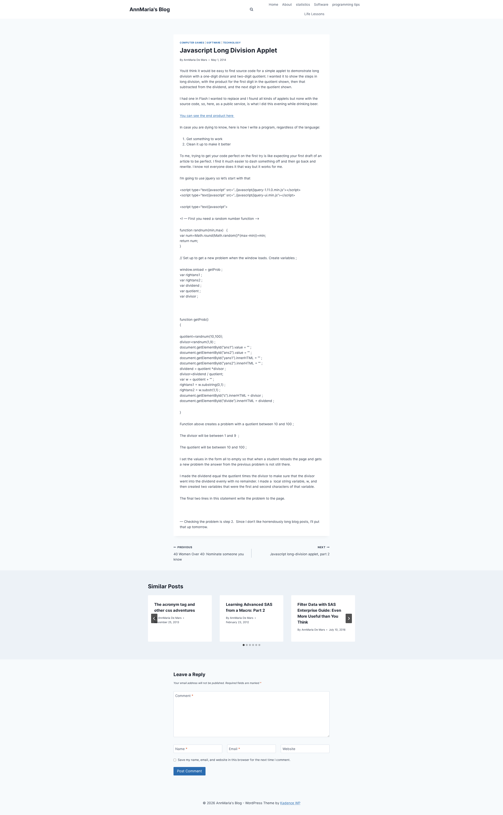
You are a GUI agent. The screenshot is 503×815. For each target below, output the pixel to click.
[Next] (349, 618)
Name (181, 749)
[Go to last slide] (154, 618)
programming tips (346, 4)
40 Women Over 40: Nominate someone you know (208, 553)
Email (234, 749)
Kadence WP (290, 803)
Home (273, 4)
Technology (232, 42)
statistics (303, 4)
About (287, 4)
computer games (192, 42)
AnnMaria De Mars (195, 59)
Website (289, 749)
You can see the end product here (207, 116)
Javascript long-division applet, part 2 (300, 551)
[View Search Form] (251, 9)
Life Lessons (314, 14)
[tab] (244, 645)
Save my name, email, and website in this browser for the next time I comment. (234, 760)
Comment (184, 696)
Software (321, 4)
